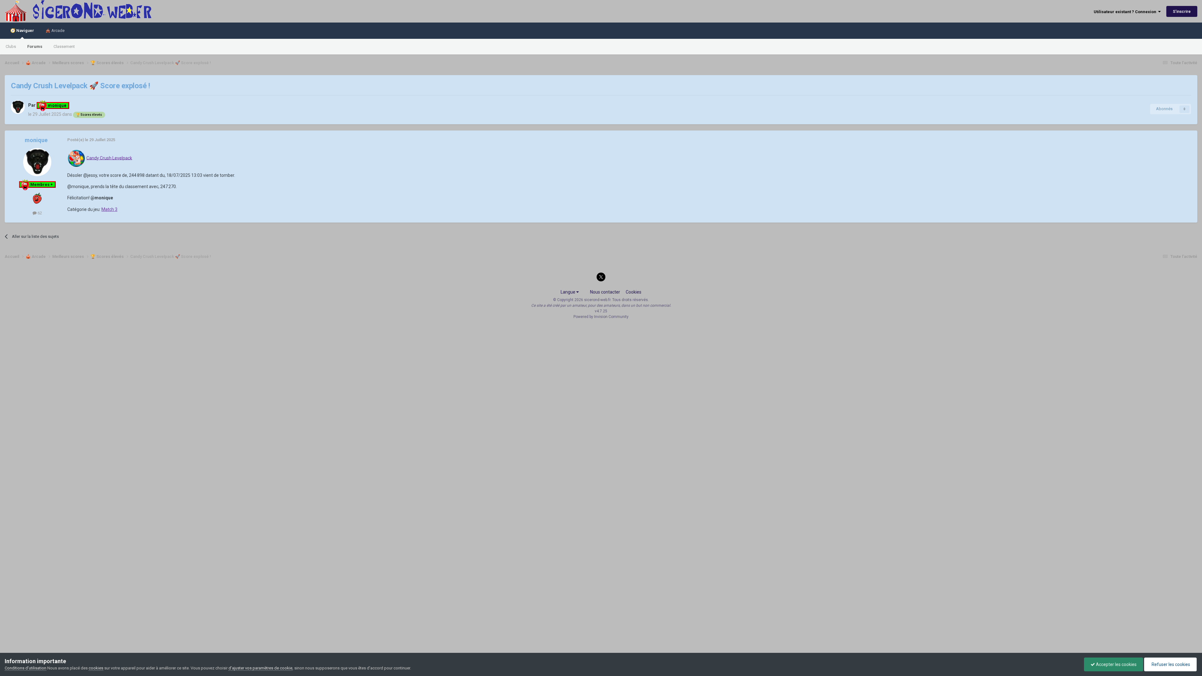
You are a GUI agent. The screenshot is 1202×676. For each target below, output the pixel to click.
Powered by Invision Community (601, 317)
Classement (64, 46)
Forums (34, 46)
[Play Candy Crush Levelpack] (76, 157)
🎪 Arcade (54, 30)
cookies (96, 668)
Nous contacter (605, 291)
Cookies (633, 291)
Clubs (11, 46)
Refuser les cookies (1170, 664)
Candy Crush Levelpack (109, 157)
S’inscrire (1182, 11)
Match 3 (109, 209)
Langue (568, 291)
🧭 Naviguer (22, 30)
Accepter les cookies (1116, 664)
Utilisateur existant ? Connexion (1126, 11)
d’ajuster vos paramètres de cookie (260, 668)
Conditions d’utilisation (25, 668)
